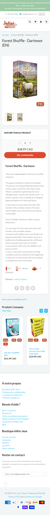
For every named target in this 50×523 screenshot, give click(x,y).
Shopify (25, 493)
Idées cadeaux (8, 448)
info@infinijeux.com (29, 14)
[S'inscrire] (44, 474)
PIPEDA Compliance (11, 398)
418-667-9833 (12, 14)
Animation (6, 440)
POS (18, 497)
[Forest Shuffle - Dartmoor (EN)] (25, 85)
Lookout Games (20, 279)
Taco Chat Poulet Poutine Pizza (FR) (37, 351)
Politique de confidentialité (14, 392)
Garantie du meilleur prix (12, 421)
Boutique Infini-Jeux (11, 389)
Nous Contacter (9, 410)
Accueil (5, 35)
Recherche (7, 413)
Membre (5, 443)
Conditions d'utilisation (12, 395)
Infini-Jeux (16, 493)
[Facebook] (5, 484)
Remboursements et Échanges (15, 419)
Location (6, 445)
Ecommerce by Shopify (33, 497)
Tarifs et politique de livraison (15, 416)
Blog (4, 424)
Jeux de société (9, 437)
